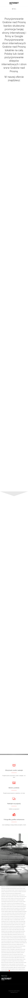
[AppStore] (6, 987)
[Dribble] (9, 987)
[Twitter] (22, 987)
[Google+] (14, 987)
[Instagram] (17, 987)
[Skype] (19, 987)
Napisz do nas (14, 873)
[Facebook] (11, 987)
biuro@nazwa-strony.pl (18, 662)
